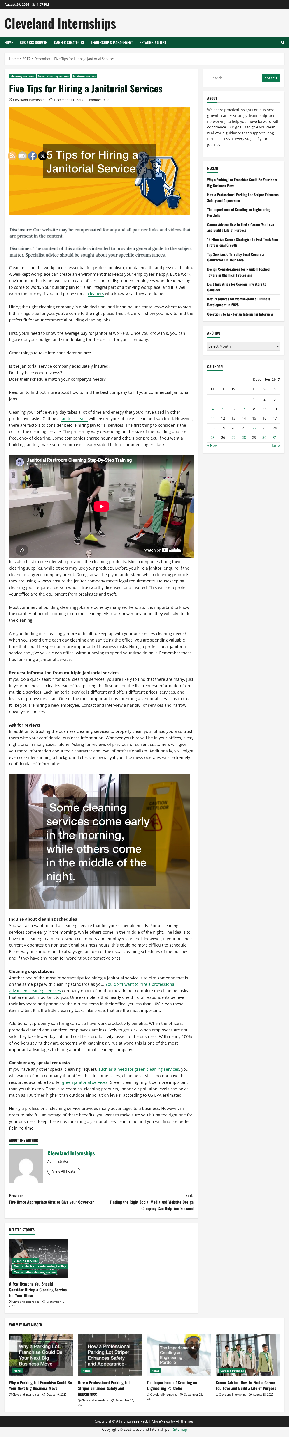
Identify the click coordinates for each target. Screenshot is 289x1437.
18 (213, 428)
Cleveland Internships (60, 23)
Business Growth (33, 42)
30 (264, 437)
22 (254, 428)
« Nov (212, 445)
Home (9, 42)
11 (213, 418)
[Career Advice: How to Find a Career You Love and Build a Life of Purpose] (248, 1355)
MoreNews (161, 1421)
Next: (152, 1201)
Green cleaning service (53, 76)
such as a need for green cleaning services (138, 1069)
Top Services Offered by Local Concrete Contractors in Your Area (236, 257)
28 (244, 437)
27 (233, 437)
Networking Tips (153, 42)
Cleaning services (22, 76)
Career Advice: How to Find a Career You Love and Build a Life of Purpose (240, 227)
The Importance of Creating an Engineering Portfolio (172, 1385)
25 (213, 437)
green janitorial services (84, 1082)
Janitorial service (84, 76)
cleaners (96, 293)
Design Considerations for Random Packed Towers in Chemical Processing (238, 272)
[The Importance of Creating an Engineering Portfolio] (179, 1355)
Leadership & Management (112, 42)
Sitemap (180, 1429)
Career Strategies (69, 42)
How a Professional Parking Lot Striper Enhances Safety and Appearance (104, 1388)
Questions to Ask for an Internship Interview (240, 314)
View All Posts (63, 1171)
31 (275, 437)
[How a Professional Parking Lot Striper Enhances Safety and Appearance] (110, 1355)
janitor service (74, 418)
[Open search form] (282, 42)
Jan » (276, 445)
